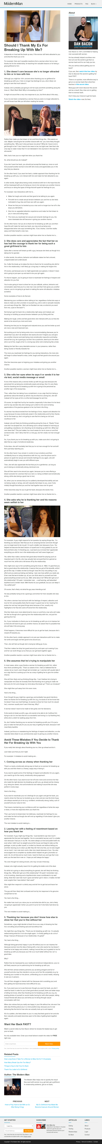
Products (78, 4)
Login (86, 1132)
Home (69, 4)
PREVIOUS (17, 1101)
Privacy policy (55, 1048)
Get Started (28, 1131)
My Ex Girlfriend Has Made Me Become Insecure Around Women (47, 1105)
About (86, 1126)
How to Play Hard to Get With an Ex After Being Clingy (17, 1105)
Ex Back (71, 1135)
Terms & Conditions (87, 1142)
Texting (71, 1129)
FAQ (86, 4)
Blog (93, 4)
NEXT (47, 1101)
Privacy (78, 1142)
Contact (87, 1135)
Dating (71, 1126)
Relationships (73, 1132)
